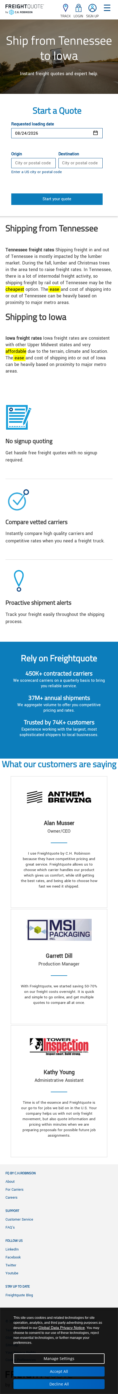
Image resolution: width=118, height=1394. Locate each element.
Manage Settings (59, 1358)
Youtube (11, 1273)
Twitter (10, 1265)
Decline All (59, 1384)
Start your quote (57, 199)
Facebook (13, 1257)
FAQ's (10, 1227)
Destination (68, 154)
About (10, 1181)
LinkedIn (12, 1249)
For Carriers (14, 1189)
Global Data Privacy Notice (61, 1327)
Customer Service (19, 1219)
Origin (16, 154)
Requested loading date (32, 124)
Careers (11, 1197)
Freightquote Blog (19, 1295)
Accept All (59, 1371)
